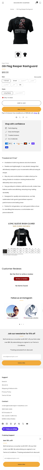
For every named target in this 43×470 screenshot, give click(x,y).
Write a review (21, 279)
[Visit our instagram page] (7, 424)
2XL (14, 85)
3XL (20, 85)
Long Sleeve (7, 93)
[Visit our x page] (23, 424)
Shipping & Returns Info (9, 388)
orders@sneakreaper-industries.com (15, 406)
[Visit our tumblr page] (19, 424)
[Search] (40, 3)
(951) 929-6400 (7, 409)
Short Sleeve (19, 93)
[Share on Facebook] (16, 117)
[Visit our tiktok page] (15, 424)
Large (32, 81)
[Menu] (3, 3)
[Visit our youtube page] (27, 424)
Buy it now (21, 109)
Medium (23, 81)
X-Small (6, 81)
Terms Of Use (6, 395)
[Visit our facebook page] (3, 424)
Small (15, 81)
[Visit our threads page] (11, 424)
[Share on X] (20, 117)
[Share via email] (27, 117)
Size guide (37, 77)
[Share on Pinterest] (23, 117)
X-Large (6, 85)
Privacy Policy (6, 392)
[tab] (19, 324)
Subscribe (21, 464)
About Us (5, 385)
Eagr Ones (5, 63)
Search (4, 382)
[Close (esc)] (40, 439)
